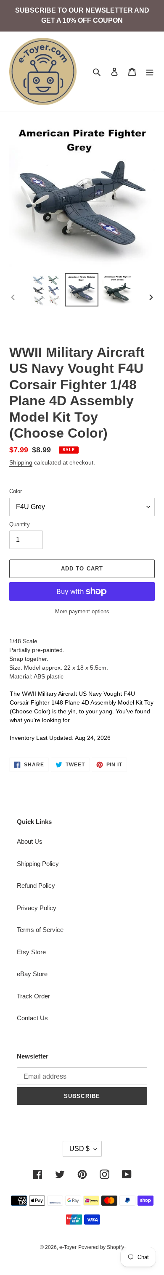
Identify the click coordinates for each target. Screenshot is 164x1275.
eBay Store (32, 973)
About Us (29, 841)
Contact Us (32, 1018)
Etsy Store (31, 952)
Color (15, 491)
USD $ (79, 1148)
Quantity (19, 524)
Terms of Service (40, 929)
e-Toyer (68, 1247)
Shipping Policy (38, 863)
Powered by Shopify (101, 1247)
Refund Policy (36, 885)
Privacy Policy (36, 907)
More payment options (82, 611)
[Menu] (150, 72)
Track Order (33, 996)
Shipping (20, 462)
